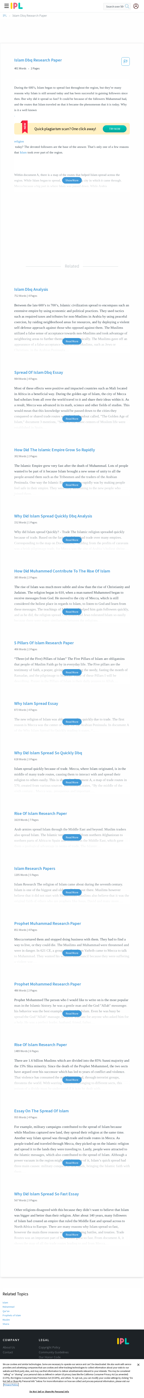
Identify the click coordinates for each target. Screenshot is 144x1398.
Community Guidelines (54, 1352)
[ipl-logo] (17, 7)
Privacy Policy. (11, 1384)
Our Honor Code (50, 1357)
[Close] (138, 1365)
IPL (5, 15)
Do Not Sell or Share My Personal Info (49, 1391)
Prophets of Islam (12, 1315)
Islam (23, 152)
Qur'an (6, 1311)
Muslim (6, 1319)
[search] (127, 6)
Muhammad (8, 1306)
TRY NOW (114, 128)
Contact (8, 1352)
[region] (72, 1378)
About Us (9, 1347)
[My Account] (137, 6)
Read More (72, 341)
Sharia (6, 1323)
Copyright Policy (49, 1347)
